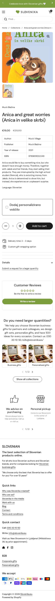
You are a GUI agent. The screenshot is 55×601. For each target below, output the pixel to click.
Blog (4, 506)
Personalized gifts (10, 565)
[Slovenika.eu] (27, 12)
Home (4, 28)
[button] (5, 226)
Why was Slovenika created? (16, 491)
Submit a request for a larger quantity (20, 268)
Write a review (27, 301)
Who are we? (8, 494)
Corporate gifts (9, 561)
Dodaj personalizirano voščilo (25, 207)
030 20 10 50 (13, 527)
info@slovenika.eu (17, 533)
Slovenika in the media (13, 498)
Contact (6, 510)
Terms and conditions (12, 514)
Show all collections (27, 379)
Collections (15, 28)
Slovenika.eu (26, 594)
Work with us (8, 502)
